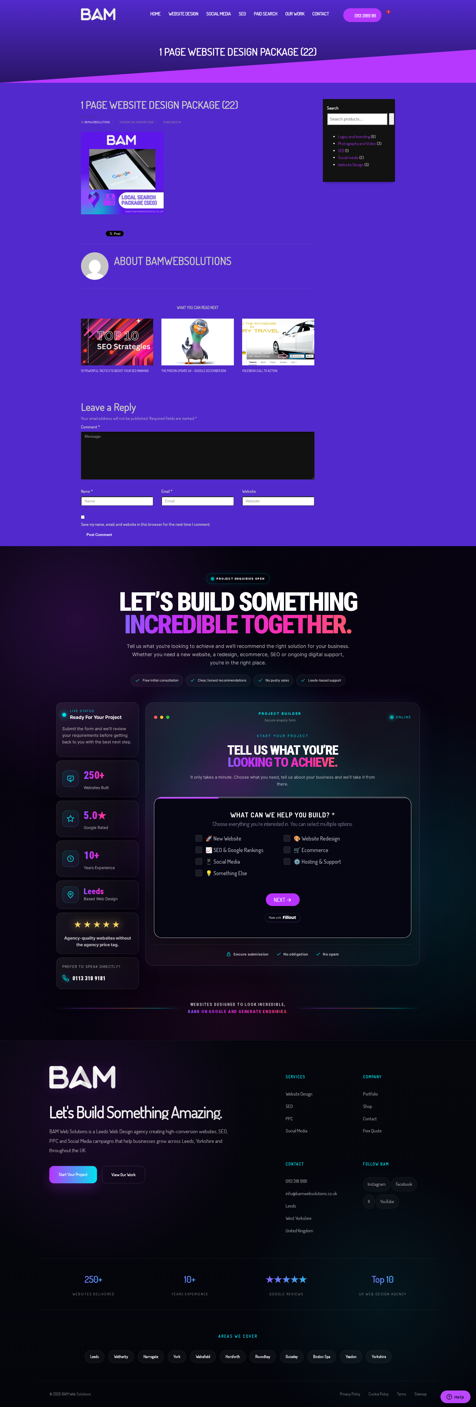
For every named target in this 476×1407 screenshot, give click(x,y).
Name (87, 491)
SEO (289, 1106)
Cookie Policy (379, 1394)
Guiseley (292, 1356)
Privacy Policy (350, 1394)
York (177, 1356)
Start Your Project (73, 1174)
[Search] (391, 119)
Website (249, 491)
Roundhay (262, 1356)
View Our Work (124, 1174)
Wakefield (203, 1356)
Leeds (94, 1356)
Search (333, 108)
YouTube (387, 1201)
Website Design (299, 1094)
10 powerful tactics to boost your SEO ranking (115, 371)
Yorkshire (379, 1356)
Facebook (404, 1184)
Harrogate (151, 1356)
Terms (401, 1394)
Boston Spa (321, 1356)
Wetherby (121, 1356)
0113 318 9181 (89, 978)
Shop (367, 1106)
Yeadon (351, 1356)
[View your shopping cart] (391, 13)
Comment (90, 426)
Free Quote (372, 1131)
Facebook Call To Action (259, 371)
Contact (370, 1118)
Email (166, 491)
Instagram (377, 1184)
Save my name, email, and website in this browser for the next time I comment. (145, 524)
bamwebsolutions (97, 122)
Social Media (296, 1131)
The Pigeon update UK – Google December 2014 (193, 371)
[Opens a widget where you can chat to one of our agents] (455, 1397)
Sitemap (420, 1394)
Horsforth (233, 1356)
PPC (289, 1118)
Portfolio (370, 1094)
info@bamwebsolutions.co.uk (311, 1193)
